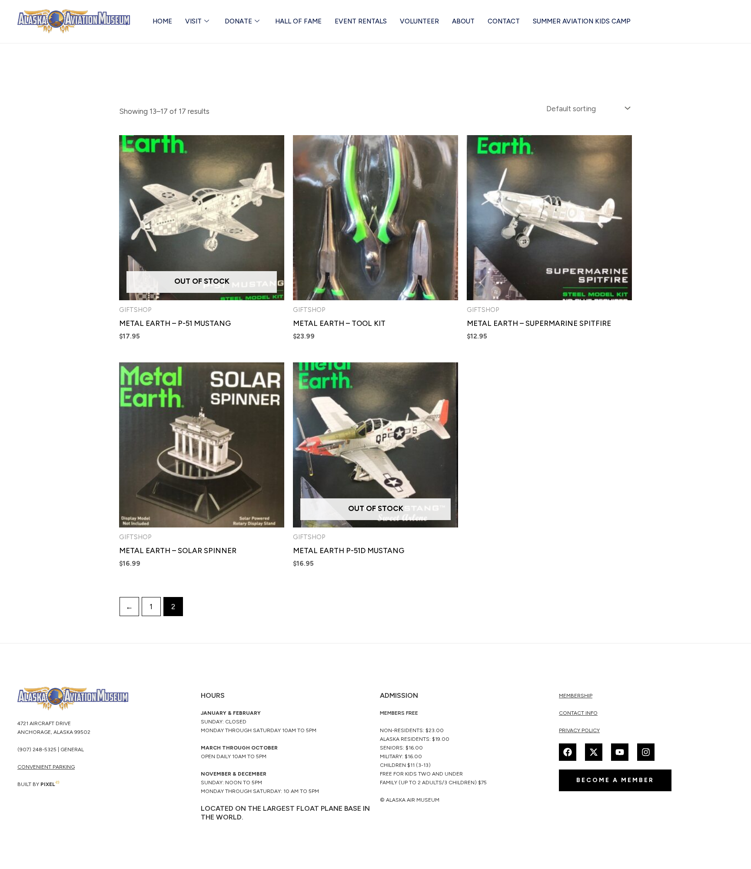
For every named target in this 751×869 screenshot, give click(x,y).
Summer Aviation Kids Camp (582, 21)
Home (162, 21)
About (463, 21)
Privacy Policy (579, 730)
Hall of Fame (298, 21)
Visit (193, 21)
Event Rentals (361, 21)
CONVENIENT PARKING (46, 767)
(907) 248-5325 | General (50, 749)
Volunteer (419, 21)
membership (575, 696)
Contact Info (578, 713)
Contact (504, 21)
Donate (238, 21)
